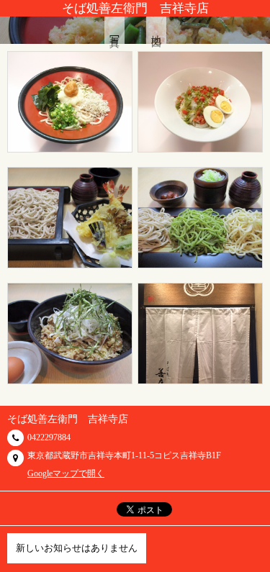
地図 (156, 30)
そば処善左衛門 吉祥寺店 (135, 8)
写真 (114, 30)
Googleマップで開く (65, 473)
